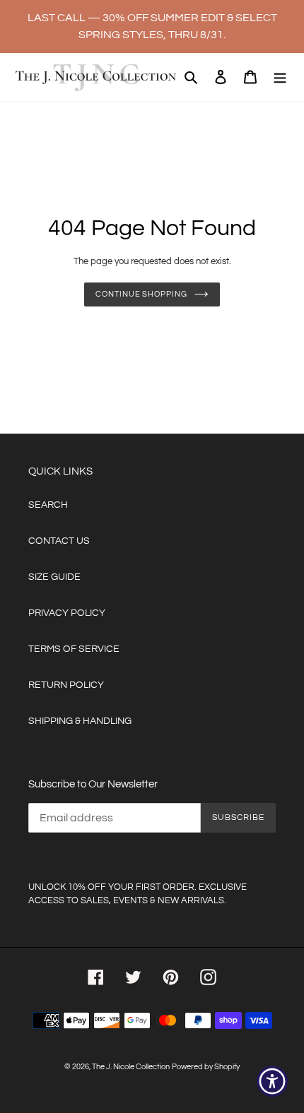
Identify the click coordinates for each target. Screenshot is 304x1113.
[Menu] (280, 77)
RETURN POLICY (66, 685)
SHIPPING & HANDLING (79, 721)
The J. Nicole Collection (131, 1067)
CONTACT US (59, 541)
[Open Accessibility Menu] (272, 1081)
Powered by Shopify (206, 1067)
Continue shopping (141, 294)
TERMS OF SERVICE (73, 649)
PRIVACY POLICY (66, 613)
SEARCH (48, 505)
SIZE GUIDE (54, 577)
